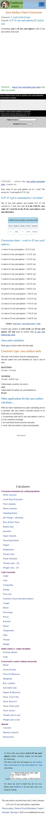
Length (6, 603)
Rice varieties (9, 683)
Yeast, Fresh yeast (11, 706)
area (7, 345)
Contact (40, 808)
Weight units (8, 568)
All (18, 563)
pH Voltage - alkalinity (13, 518)
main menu (17, 324)
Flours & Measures (11, 674)
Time (5, 635)
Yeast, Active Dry (11, 697)
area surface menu (28, 324)
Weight (6, 644)
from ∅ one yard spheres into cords (26, 87)
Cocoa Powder (9, 670)
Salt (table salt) (10, 688)
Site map (14, 812)
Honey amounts (10, 508)
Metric (6, 608)
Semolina (7, 531)
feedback (17, 787)
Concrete (7, 728)
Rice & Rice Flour (11, 522)
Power (6, 617)
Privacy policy (7, 808)
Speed (5, 626)
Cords (38, 324)
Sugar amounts (9, 536)
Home (12, 4)
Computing (8, 585)
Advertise (5, 812)
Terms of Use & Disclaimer (25, 808)
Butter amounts (10, 495)
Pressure (7, 621)
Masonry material (11, 732)
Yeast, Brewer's (10, 701)
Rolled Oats (8, 527)
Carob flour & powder (13, 499)
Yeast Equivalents (11, 540)
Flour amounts (9, 504)
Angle (5, 576)
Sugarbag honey (10, 513)
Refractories (8, 737)
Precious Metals (10, 652)
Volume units (9, 563)
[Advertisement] (23, 58)
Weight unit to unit (11, 720)
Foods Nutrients (10, 559)
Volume (6, 640)
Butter (6, 665)
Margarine (7, 679)
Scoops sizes (8, 554)
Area (5, 580)
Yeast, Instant (9, 711)
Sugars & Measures (11, 692)
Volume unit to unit (11, 715)
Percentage (8, 612)
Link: (8, 779)
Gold (5, 657)
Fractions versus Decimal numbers (18, 599)
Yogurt (6, 545)
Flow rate (7, 594)
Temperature (8, 549)
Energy (6, 589)
